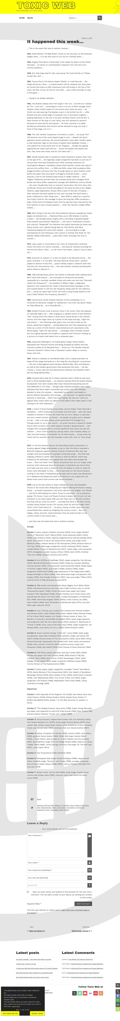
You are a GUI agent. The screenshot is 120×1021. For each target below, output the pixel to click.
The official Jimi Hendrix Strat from (81, 959)
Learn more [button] (16, 1006)
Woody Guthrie (64, 810)
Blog (30, 18)
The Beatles (54, 810)
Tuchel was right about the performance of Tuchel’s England (36, 968)
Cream (72, 805)
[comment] (89, 845)
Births (52, 805)
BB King (46, 805)
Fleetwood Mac (46, 807)
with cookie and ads (10, 1013)
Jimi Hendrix (70, 807)
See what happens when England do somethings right (34, 973)
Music (39, 799)
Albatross (40, 805)
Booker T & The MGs (62, 805)
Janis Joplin (61, 807)
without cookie (37, 1013)
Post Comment (83, 904)
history (54, 807)
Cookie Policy (48, 992)
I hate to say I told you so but (26, 964)
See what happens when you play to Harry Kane (32, 977)
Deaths (77, 805)
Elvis (38, 807)
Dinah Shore (84, 805)
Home (22, 18)
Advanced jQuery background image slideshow (87, 964)
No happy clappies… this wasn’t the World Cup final (33, 959)
